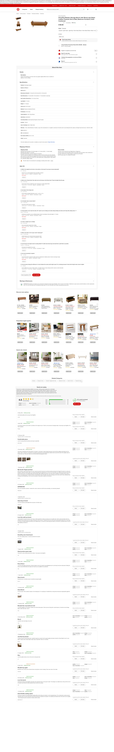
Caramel (60, 30)
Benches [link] (33, 380)
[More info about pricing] (86, 25)
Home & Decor (39, 0)
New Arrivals (65, 2)
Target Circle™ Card (63, 5)
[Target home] (18, 9)
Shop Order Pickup (98, 2)
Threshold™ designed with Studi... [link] (51, 380)
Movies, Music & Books (22, 2)
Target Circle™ (54, 5)
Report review (93, 416)
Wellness (96, 0)
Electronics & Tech (7, 2)
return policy (63, 154)
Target (17, 13)
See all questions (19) (26, 275)
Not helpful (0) (35, 173)
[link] (61, 22)
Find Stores (18, 3)
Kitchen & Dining (45, 0)
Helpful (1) (31, 194)
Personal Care (79, 0)
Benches (42, 13)
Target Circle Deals (86, 2)
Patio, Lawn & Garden (53, 0)
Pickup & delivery (39, 9)
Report (40, 173)
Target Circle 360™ (72, 5)
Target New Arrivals (4, 0)
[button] (61, 22)
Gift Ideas (35, 2)
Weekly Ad (92, 2)
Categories (24, 9)
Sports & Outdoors (86, 0)
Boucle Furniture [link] (70, 380)
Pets (91, 0)
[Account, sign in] (90, 9)
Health (93, 0)
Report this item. (51, 142)
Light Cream (65, 30)
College (16, 0)
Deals (57, 2)
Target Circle (13, 3)
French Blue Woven (77, 30)
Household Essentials (66, 0)
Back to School (11, 0)
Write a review (77, 404)
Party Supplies (30, 2)
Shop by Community (45, 2)
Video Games (14, 2)
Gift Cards (39, 2)
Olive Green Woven (86, 30)
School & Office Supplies (103, 0)
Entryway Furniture (35, 13)
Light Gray (71, 30)
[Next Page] (96, 30)
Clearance (60, 2)
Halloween (20, 0)
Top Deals (80, 2)
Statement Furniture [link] (62, 380)
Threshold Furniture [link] (78, 380)
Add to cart (61, 36)
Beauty (74, 0)
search (84, 9)
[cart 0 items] (96, 9)
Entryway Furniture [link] (40, 380)
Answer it (24, 177)
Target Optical (53, 2)
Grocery (59, 0)
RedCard (9, 3)
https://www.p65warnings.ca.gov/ (62, 285)
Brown (92, 30)
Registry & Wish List (81, 5)
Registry (5, 3)
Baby (72, 0)
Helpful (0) (31, 173)
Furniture (28, 13)
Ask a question (36, 275)
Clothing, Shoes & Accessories (29, 0)
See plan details (68, 46)
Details (52, 160)
